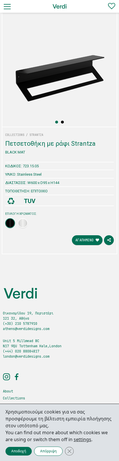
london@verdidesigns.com (26, 356)
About (8, 391)
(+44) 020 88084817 (21, 351)
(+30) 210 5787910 (20, 323)
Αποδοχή (18, 451)
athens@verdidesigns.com (26, 329)
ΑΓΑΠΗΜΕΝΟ (85, 240)
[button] (56, 122)
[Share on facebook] (109, 240)
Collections (14, 398)
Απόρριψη (48, 451)
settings (82, 439)
